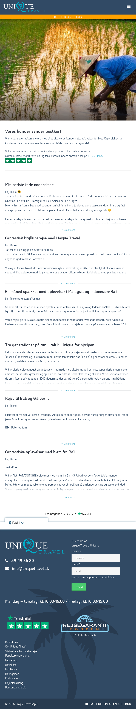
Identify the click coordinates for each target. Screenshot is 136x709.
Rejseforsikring (14, 683)
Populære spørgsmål (17, 655)
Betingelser (12, 674)
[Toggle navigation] (128, 6)
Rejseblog (11, 660)
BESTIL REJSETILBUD (68, 17)
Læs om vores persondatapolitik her (93, 577)
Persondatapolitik (15, 687)
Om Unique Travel (15, 646)
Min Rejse (11, 669)
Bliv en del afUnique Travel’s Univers (85, 543)
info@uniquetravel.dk (30, 568)
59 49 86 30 (22, 560)
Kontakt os (11, 642)
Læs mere (69, 229)
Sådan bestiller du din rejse (21, 651)
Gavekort (10, 664)
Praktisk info (12, 678)
